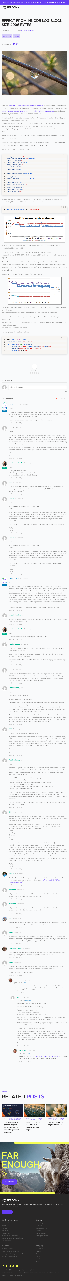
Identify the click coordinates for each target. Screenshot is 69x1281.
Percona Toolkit (7, 1241)
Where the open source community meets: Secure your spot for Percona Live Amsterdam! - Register (34, 2)
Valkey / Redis (6, 1233)
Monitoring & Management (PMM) (12, 1238)
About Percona (40, 1249)
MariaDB (4, 1228)
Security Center (31, 1270)
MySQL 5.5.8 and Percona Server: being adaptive (26, 106)
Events (38, 1256)
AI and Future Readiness (9, 1256)
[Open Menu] (65, 7)
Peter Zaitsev (14, 404)
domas (12, 874)
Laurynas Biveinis (15, 948)
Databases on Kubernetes (10, 1236)
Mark (24, 983)
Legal (23, 1270)
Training (38, 1231)
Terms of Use (5, 1270)
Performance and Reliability (10, 1251)
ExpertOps (39, 1225)
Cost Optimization (7, 1249)
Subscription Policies (42, 1236)
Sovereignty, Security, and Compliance (14, 1254)
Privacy (12, 1270)
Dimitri (11, 499)
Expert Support (40, 1223)
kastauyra (28, 1000)
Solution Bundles (41, 1233)
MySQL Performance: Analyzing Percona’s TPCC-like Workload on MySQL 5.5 (28, 111)
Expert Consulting (41, 1228)
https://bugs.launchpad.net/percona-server (44, 1056)
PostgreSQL (5, 1223)
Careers (38, 1254)
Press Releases (40, 1259)
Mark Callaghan (15, 615)
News (37, 1261)
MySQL (4, 1225)
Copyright (18, 1270)
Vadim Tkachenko (27, 30)
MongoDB (5, 1231)
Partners (38, 1251)
